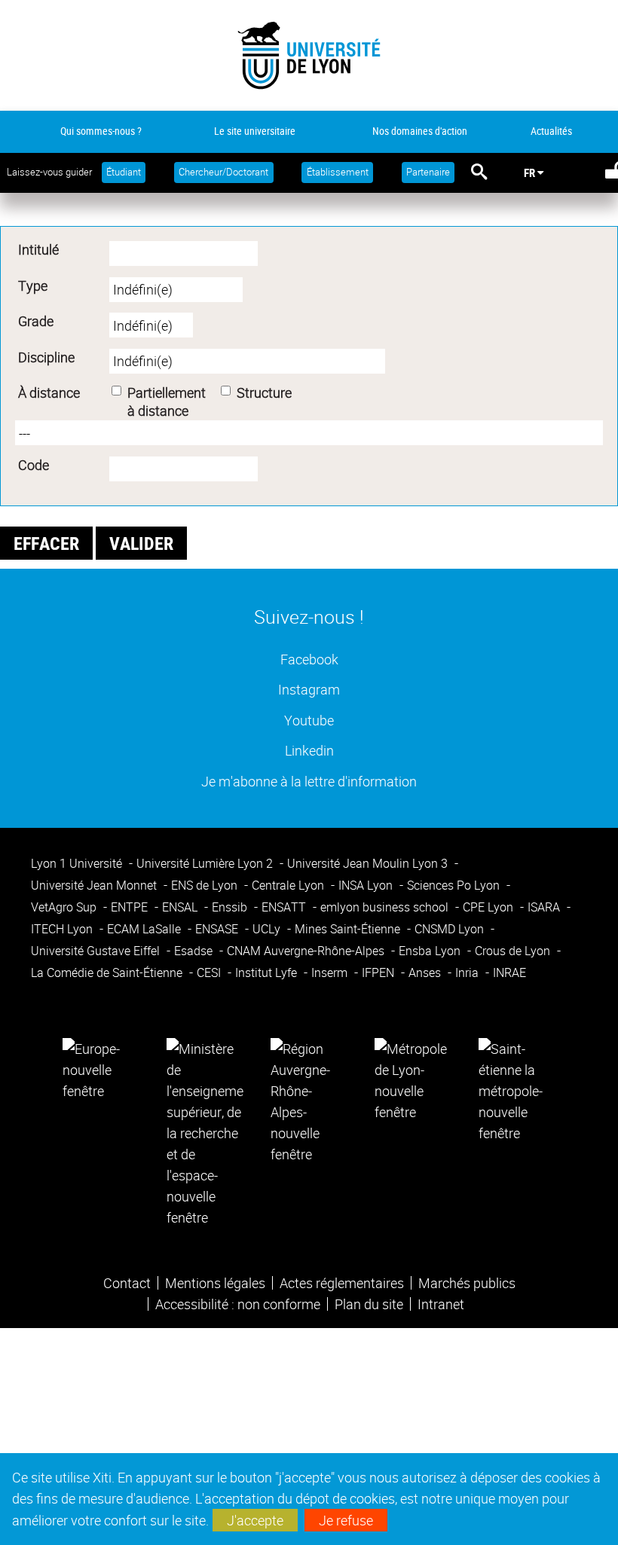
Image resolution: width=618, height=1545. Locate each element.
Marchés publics (467, 1283)
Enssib (231, 907)
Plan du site (369, 1304)
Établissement (338, 172)
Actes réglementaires (342, 1283)
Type (32, 285)
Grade (36, 321)
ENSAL (181, 907)
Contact (127, 1283)
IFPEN (379, 972)
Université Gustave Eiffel (97, 950)
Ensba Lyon (431, 950)
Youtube (309, 719)
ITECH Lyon (63, 929)
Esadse (195, 950)
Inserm (330, 972)
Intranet (441, 1304)
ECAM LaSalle (145, 929)
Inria (468, 972)
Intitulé (38, 249)
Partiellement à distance (166, 401)
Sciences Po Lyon (455, 885)
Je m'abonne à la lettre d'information (309, 780)
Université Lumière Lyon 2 (206, 863)
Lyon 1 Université (78, 863)
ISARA (545, 907)
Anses (426, 972)
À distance (49, 392)
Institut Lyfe (267, 972)
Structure (264, 392)
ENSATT (285, 907)
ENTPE (131, 907)
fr (529, 172)
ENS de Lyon (205, 885)
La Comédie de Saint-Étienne (108, 972)
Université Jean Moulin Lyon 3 (369, 863)
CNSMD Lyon (451, 929)
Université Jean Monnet (95, 885)
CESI (210, 972)
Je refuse (346, 1520)
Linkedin (309, 749)
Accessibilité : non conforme (237, 1304)
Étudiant (123, 172)
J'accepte (255, 1520)
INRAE (509, 972)
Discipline (46, 357)
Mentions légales (215, 1283)
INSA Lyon (367, 885)
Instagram (309, 688)
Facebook (309, 658)
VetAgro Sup (65, 907)
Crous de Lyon (514, 950)
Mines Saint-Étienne (349, 929)
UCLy (267, 929)
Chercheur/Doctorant (223, 172)
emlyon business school (385, 907)
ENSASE (218, 929)
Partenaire (428, 172)
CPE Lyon (489, 907)
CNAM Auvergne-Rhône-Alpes (307, 950)
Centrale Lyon (289, 885)
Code (33, 465)
